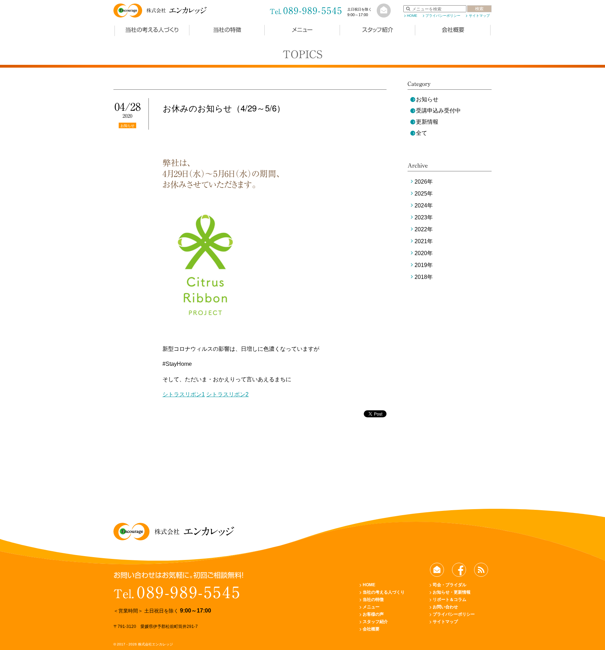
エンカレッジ (176, 10)
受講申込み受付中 (438, 111)
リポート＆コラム (449, 599)
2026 (421, 182)
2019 (421, 265)
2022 (421, 229)
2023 (421, 217)
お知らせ (427, 99)
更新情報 (427, 122)
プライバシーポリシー (442, 16)
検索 (479, 8)
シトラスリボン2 (227, 394)
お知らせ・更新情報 (452, 592)
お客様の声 (373, 614)
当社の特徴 (227, 30)
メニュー (302, 30)
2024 (421, 205)
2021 (421, 241)
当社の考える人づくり (152, 30)
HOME (412, 16)
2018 (421, 277)
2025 (421, 194)
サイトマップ (479, 16)
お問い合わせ (445, 606)
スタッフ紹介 (377, 30)
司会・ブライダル (449, 584)
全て (421, 133)
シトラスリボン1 (183, 394)
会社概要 (453, 30)
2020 (421, 253)
